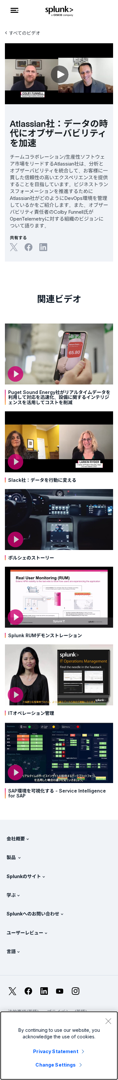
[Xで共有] (14, 247)
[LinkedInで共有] (43, 247)
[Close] (108, 1021)
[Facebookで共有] (28, 247)
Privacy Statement (55, 1051)
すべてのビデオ (24, 33)
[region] (59, 1045)
